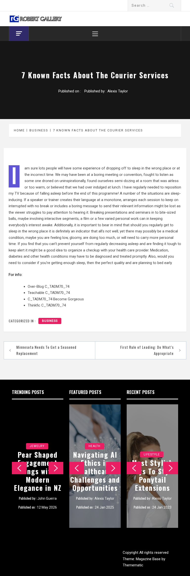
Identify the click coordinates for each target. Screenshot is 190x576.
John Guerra (47, 498)
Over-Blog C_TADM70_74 (48, 286)
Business (50, 321)
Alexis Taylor (117, 91)
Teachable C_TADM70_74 (49, 292)
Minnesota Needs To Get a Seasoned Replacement (46, 350)
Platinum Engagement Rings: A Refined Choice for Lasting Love (37, 467)
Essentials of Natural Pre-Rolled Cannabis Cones (95, 475)
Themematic (133, 565)
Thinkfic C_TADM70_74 (47, 305)
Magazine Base (149, 559)
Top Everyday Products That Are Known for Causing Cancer (152, 475)
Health (94, 454)
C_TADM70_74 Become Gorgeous (56, 299)
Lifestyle (152, 454)
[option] (37, 466)
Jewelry (37, 437)
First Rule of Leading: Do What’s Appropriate (147, 350)
